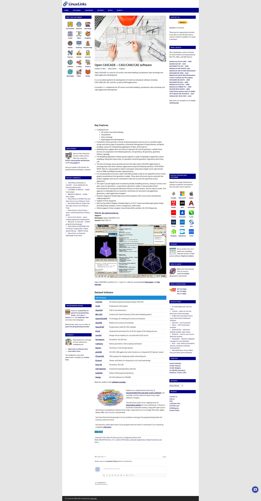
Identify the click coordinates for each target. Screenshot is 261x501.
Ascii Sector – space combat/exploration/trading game (78, 212)
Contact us (173, 397)
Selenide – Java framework (181, 323)
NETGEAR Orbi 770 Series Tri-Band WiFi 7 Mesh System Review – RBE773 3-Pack (77, 228)
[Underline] (109, 475)
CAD (100, 432)
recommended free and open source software (143, 393)
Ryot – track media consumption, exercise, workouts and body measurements (182, 345)
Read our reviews (187, 256)
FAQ (171, 401)
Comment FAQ (174, 403)
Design (98, 377)
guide (187, 274)
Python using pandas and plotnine (77, 160)
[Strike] (112, 475)
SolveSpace (99, 340)
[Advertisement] (130, 107)
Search (119, 10)
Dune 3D (98, 365)
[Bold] (104, 475)
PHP (87, 317)
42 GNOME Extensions (177, 370)
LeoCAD (98, 335)
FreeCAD (98, 302)
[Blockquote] (121, 475)
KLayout (98, 360)
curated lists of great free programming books (79, 313)
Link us (172, 399)
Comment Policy (111, 461)
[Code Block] (124, 475)
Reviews (100, 10)
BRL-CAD (98, 314)
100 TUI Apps (181, 291)
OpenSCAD (99, 327)
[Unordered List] (118, 475)
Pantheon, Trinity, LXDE (177, 373)
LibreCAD (99, 310)
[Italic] (106, 475)
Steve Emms (112, 69)
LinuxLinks (93, 498)
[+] (132, 475)
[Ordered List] (115, 475)
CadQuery (99, 344)
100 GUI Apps (182, 289)
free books (149, 282)
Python (67, 317)
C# (76, 317)
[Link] (126, 475)
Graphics (122, 69)
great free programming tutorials (77, 327)
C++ (96, 432)
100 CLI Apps (181, 294)
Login (164, 457)
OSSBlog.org (174, 408)
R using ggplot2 (74, 163)
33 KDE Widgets (175, 368)
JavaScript (81, 317)
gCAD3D (98, 352)
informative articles (133, 405)
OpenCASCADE (101, 319)
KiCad (97, 331)
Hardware (89, 10)
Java (82, 315)
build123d (98, 373)
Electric (98, 348)
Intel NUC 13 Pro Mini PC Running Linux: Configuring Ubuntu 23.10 (118, 438)
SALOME (98, 323)
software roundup (119, 382)
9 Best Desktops (175, 363)
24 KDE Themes (174, 366)
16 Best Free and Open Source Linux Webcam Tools (78, 205)
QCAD (97, 306)
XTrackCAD (99, 356)
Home (66, 10)
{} (129, 475)
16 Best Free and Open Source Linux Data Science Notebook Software (181, 318)
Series (110, 10)
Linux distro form (74, 351)
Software (77, 10)
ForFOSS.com (174, 406)
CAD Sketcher (100, 369)
